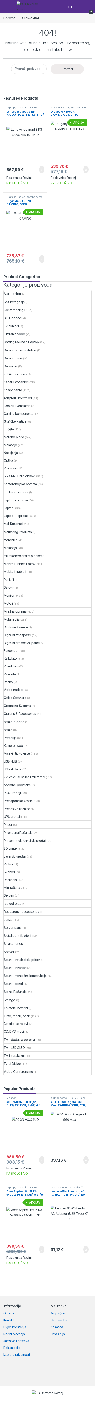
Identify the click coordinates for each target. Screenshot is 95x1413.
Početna (9, 18)
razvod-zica (12, 903)
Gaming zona (13, 358)
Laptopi (10, 107)
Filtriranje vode (14, 334)
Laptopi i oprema (27, 107)
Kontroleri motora (16, 492)
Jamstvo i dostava (16, 1341)
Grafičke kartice (60, 107)
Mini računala (13, 887)
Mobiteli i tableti (15, 571)
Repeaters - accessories (21, 911)
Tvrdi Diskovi (13, 1063)
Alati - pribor (12, 294)
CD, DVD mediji (14, 1031)
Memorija (10, 548)
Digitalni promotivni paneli (22, 643)
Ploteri (8, 864)
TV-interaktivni (14, 1055)
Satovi (8, 587)
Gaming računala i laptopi (22, 342)
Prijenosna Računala (18, 832)
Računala (10, 880)
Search (70, 6)
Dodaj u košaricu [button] (38, 169)
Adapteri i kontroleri (18, 398)
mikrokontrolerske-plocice (23, 556)
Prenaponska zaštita (18, 801)
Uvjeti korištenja (14, 1327)
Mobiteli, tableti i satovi (20, 564)
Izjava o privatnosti (16, 1354)
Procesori (11, 468)
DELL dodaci (12, 318)
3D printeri (11, 848)
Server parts (12, 927)
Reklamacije (11, 1348)
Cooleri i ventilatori (17, 406)
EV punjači (11, 326)
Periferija (10, 738)
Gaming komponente (19, 413)
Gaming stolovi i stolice (20, 350)
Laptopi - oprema (16, 516)
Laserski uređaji (15, 856)
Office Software (15, 698)
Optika (8, 460)
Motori (8, 603)
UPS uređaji (12, 816)
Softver (9, 952)
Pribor (8, 824)
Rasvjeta (10, 674)
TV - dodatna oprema (19, 1039)
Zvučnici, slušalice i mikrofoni (24, 777)
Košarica (57, 1327)
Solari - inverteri (15, 968)
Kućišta (9, 429)
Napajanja (11, 453)
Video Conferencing (18, 1071)
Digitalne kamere (16, 627)
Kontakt (8, 1320)
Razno (8, 682)
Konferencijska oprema (20, 484)
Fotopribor (11, 650)
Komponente (79, 107)
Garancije (10, 366)
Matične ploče (14, 437)
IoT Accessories (15, 374)
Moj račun (58, 1313)
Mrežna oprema (15, 611)
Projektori (11, 666)
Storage (9, 1000)
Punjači (9, 579)
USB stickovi (12, 769)
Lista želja (58, 1334)
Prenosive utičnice (17, 809)
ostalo (8, 730)
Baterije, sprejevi (16, 1024)
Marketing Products (18, 532)
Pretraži (67, 69)
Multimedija (11, 619)
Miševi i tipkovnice (17, 753)
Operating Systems (17, 705)
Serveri (9, 895)
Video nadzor (13, 690)
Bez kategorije (14, 302)
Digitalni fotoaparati (17, 635)
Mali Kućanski (13, 524)
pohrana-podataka (17, 785)
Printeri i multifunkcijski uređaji (25, 840)
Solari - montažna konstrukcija (25, 976)
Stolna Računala (15, 992)
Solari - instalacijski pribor (22, 960)
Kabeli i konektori (16, 382)
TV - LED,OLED (14, 1047)
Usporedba (59, 1320)
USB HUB (10, 761)
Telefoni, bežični (16, 1008)
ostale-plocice (14, 722)
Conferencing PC (16, 310)
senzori (9, 919)
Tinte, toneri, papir (17, 1016)
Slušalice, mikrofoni (17, 935)
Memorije (10, 445)
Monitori (9, 595)
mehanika (10, 540)
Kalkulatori (11, 658)
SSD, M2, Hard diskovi (19, 476)
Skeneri (9, 872)
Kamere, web (13, 745)
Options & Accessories (20, 713)
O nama (8, 1313)
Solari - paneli (13, 984)
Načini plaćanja (14, 1334)
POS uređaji (12, 793)
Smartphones (13, 943)
